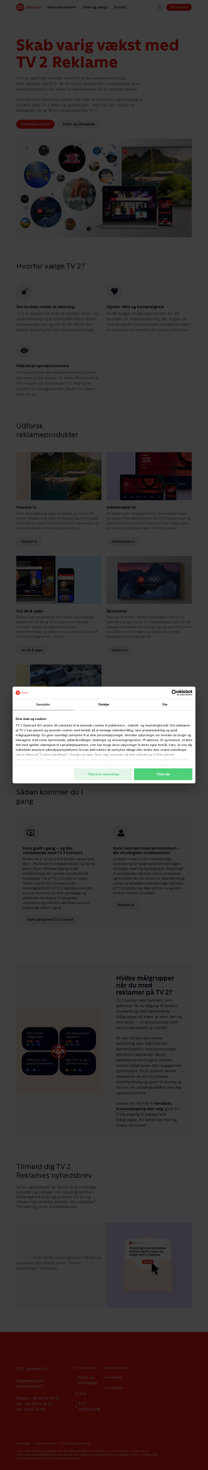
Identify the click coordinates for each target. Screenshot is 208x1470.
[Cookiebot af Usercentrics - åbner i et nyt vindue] (174, 693)
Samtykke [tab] (43, 704)
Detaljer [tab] (104, 704)
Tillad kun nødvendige (103, 774)
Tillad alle (163, 774)
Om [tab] (164, 704)
